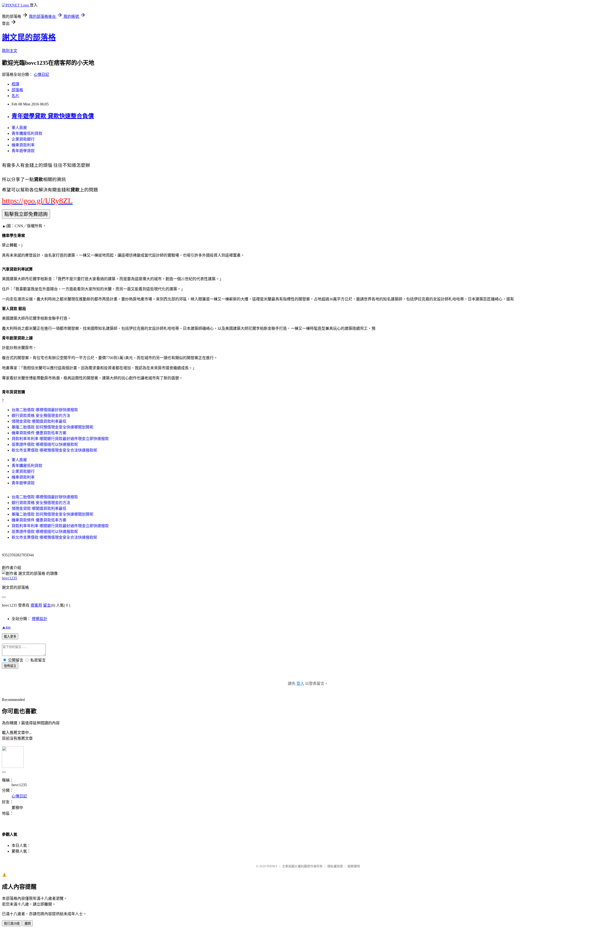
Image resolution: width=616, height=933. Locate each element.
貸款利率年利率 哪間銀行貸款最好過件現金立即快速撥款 (60, 439)
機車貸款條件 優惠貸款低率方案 (39, 433)
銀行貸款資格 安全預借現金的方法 (41, 416)
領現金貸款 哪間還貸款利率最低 (39, 421)
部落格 (17, 90)
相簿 (15, 84)
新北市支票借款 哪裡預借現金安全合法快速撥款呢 (54, 450)
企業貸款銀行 (23, 139)
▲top (6, 627)
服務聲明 (353, 866)
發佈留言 (10, 666)
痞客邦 (36, 605)
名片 (15, 96)
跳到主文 (9, 51)
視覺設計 (39, 619)
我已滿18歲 (12, 923)
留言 (47, 605)
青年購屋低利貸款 (27, 133)
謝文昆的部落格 (29, 37)
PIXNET (272, 866)
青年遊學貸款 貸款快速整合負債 (53, 116)
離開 (28, 923)
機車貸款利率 (23, 145)
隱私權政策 (335, 866)
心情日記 (41, 74)
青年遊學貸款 (23, 151)
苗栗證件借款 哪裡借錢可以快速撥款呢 (45, 444)
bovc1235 (9, 578)
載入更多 (10, 636)
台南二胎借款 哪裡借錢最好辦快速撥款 (45, 410)
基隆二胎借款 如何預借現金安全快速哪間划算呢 (52, 427)
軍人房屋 (19, 128)
